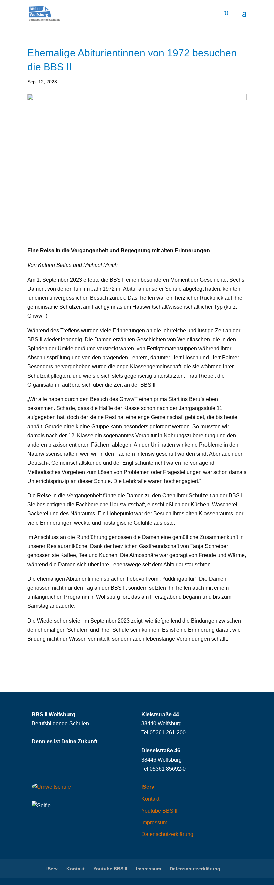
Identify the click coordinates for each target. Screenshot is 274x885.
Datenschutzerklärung (167, 834)
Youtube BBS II (159, 811)
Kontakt (150, 799)
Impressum (154, 822)
